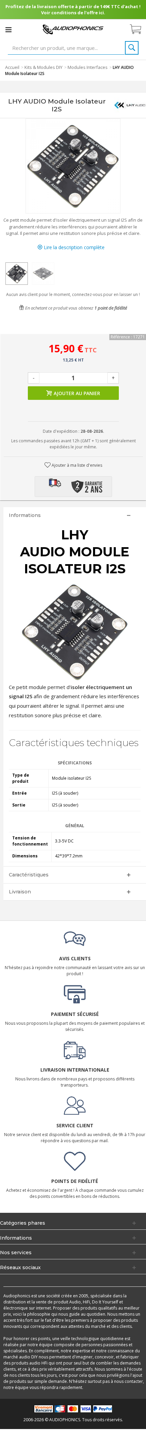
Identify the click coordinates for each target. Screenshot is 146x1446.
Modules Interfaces (88, 67)
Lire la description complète (73, 247)
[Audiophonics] (73, 29)
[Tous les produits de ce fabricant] (130, 105)
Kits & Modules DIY (43, 67)
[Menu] (8, 29)
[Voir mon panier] (139, 29)
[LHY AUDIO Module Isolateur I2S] (16, 273)
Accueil (12, 67)
